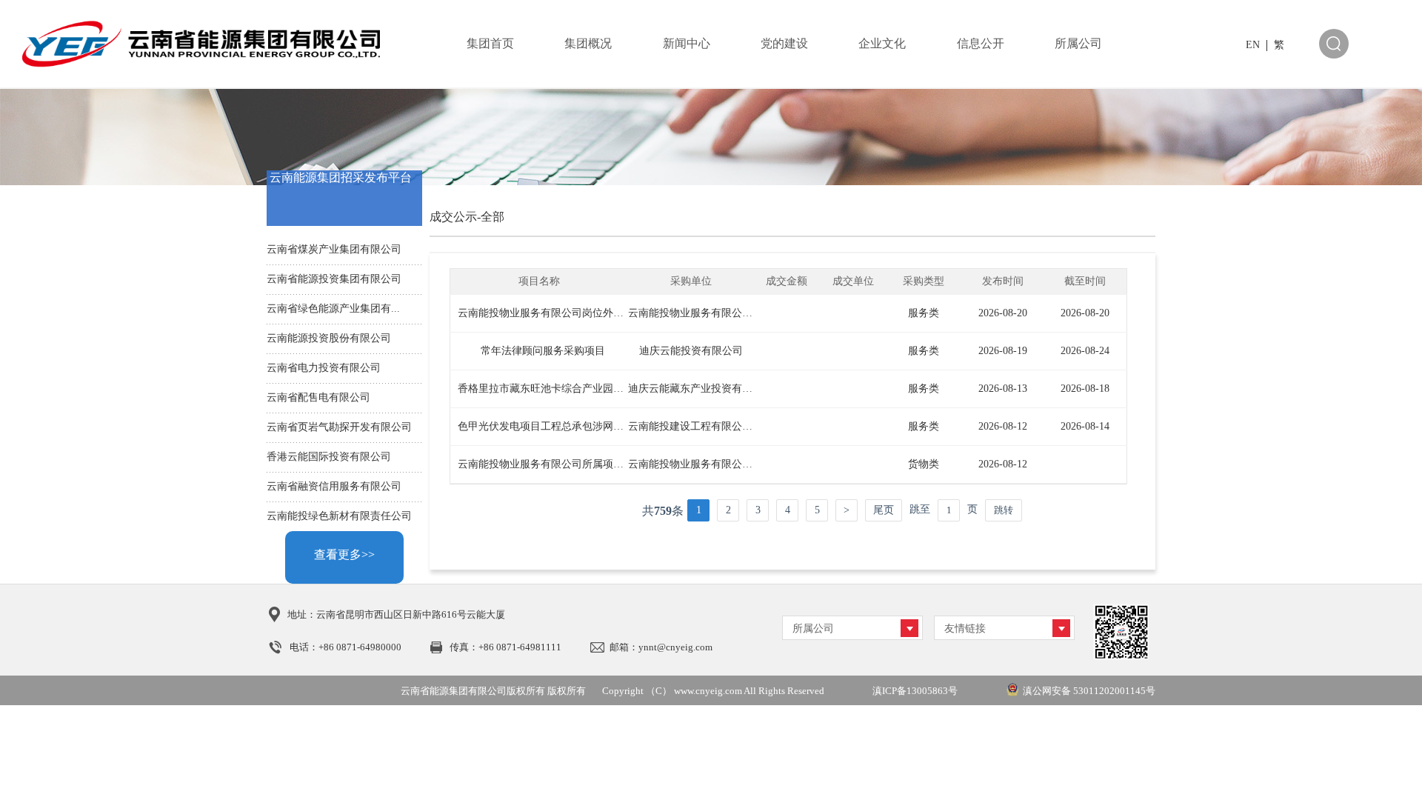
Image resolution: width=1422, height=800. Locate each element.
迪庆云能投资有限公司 (691, 350)
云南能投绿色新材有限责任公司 (339, 515)
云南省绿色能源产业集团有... (333, 308)
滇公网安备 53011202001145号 (1089, 690)
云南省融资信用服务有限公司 (334, 486)
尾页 (883, 510)
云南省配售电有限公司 (318, 397)
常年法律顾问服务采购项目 (543, 350)
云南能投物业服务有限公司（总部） (711, 313)
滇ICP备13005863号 (915, 690)
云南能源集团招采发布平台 (341, 177)
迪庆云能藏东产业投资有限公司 (700, 388)
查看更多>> (344, 554)
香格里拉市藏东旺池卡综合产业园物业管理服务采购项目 (587, 388)
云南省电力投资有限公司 (324, 367)
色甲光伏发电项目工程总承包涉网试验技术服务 (566, 426)
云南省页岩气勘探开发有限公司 (339, 427)
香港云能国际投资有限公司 (329, 456)
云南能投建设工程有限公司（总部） (711, 426)
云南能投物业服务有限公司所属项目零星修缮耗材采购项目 (592, 464)
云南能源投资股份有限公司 (329, 338)
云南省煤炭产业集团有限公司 (334, 249)
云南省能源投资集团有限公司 (334, 278)
